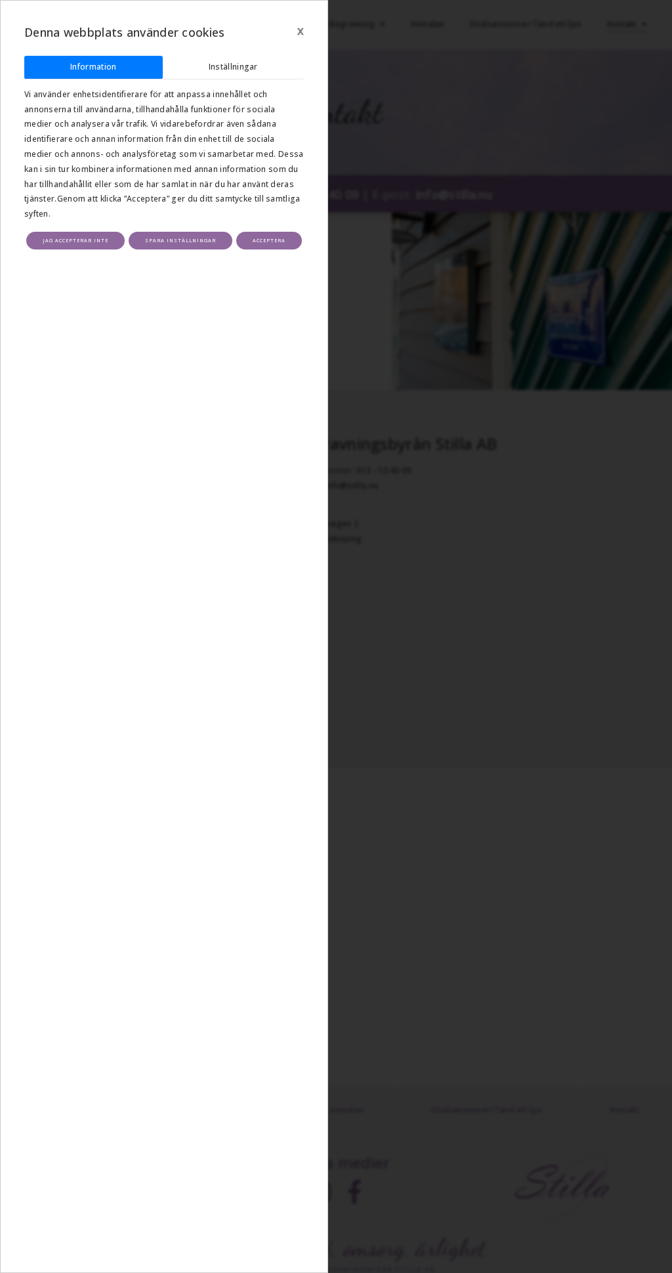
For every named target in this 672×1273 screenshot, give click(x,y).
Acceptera (269, 240)
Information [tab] (93, 66)
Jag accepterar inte (75, 240)
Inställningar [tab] (233, 66)
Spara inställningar (180, 240)
